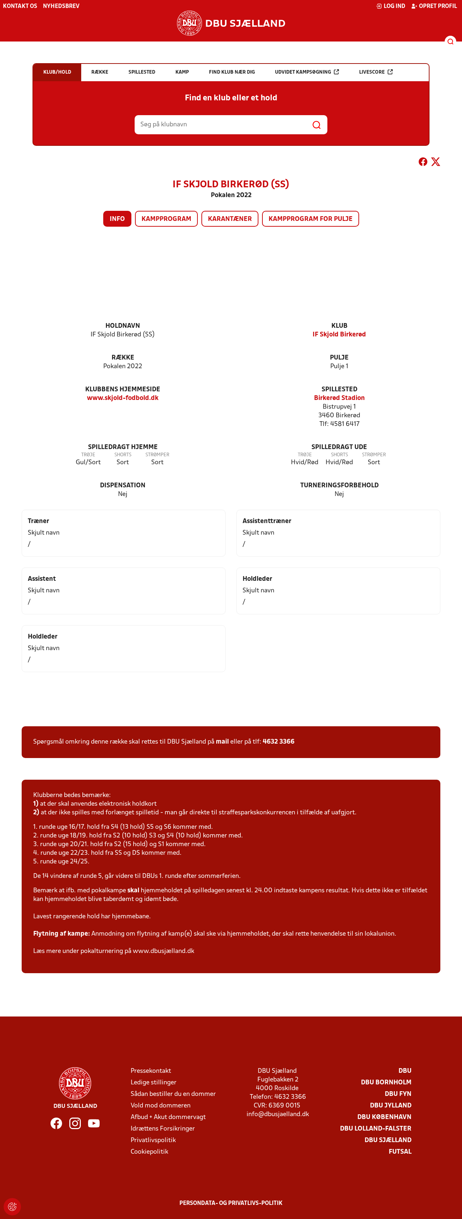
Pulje (339, 358)
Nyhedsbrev (61, 6)
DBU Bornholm (386, 1083)
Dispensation (122, 486)
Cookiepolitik (149, 1152)
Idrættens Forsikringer (163, 1129)
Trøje (88, 455)
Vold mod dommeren (161, 1106)
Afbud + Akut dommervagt (168, 1117)
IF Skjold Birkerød (339, 335)
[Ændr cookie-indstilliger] (12, 1206)
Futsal (400, 1152)
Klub (339, 326)
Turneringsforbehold (339, 486)
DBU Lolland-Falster (375, 1129)
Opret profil (438, 6)
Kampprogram (166, 219)
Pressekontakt (151, 1071)
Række (123, 358)
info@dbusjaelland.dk (278, 1114)
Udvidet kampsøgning (303, 72)
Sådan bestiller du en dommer (173, 1094)
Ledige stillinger (153, 1083)
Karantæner (230, 219)
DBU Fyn (398, 1094)
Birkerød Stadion (339, 398)
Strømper (157, 455)
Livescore (372, 72)
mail (222, 742)
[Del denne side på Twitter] (435, 163)
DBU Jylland (390, 1106)
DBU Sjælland (388, 1140)
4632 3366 (279, 742)
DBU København (384, 1117)
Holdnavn (122, 326)
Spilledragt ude (339, 447)
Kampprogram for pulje (311, 219)
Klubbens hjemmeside (122, 390)
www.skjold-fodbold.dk (122, 398)
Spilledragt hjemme (123, 447)
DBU (404, 1071)
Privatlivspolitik (153, 1140)
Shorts (122, 455)
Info (117, 219)
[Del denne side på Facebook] (423, 163)
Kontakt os (20, 6)
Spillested (339, 390)
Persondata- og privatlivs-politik (231, 1203)
